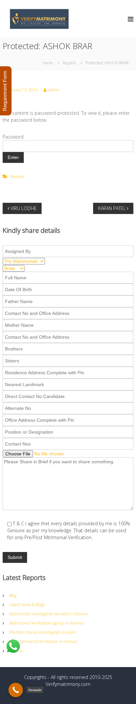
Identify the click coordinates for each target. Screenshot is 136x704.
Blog (13, 595)
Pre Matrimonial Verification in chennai (43, 641)
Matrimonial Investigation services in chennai (48, 614)
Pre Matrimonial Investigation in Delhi (42, 632)
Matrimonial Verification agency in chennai (46, 623)
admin (53, 90)
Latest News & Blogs (27, 604)
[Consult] (16, 690)
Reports (69, 63)
